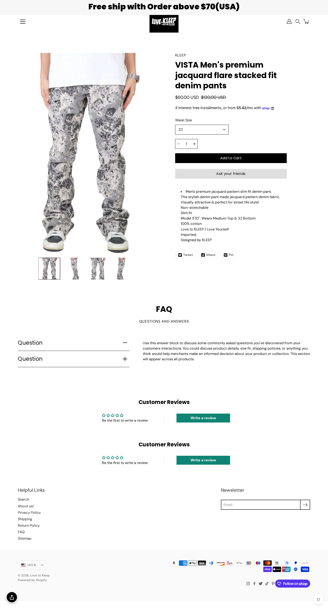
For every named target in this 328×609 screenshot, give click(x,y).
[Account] (289, 21)
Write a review (203, 418)
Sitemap (24, 538)
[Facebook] (254, 583)
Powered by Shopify (32, 580)
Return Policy (29, 525)
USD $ (31, 565)
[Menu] (23, 21)
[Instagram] (248, 583)
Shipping (25, 519)
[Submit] (305, 505)
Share (211, 255)
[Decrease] (178, 144)
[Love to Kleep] (164, 21)
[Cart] (306, 21)
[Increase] (194, 144)
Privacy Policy (29, 512)
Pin (231, 255)
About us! (26, 506)
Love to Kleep (40, 575)
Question (30, 342)
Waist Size (183, 120)
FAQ (21, 532)
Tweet (188, 255)
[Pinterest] (273, 583)
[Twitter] (261, 583)
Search (23, 499)
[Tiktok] (267, 583)
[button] (297, 21)
